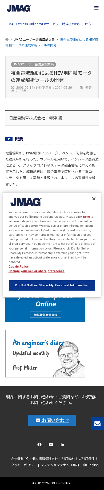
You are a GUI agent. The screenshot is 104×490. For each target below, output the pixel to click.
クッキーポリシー (24, 465)
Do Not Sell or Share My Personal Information (52, 285)
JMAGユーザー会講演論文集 (33, 64)
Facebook (40, 446)
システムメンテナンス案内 (60, 465)
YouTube (52, 446)
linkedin (64, 446)
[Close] (94, 199)
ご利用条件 (87, 459)
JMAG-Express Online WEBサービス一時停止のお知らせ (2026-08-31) (52, 24)
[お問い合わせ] (97, 423)
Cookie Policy (19, 266)
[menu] (96, 8)
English (93, 465)
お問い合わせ (55, 420)
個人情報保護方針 (45, 459)
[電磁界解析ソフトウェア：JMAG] (18, 8)
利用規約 (68, 459)
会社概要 (17, 459)
